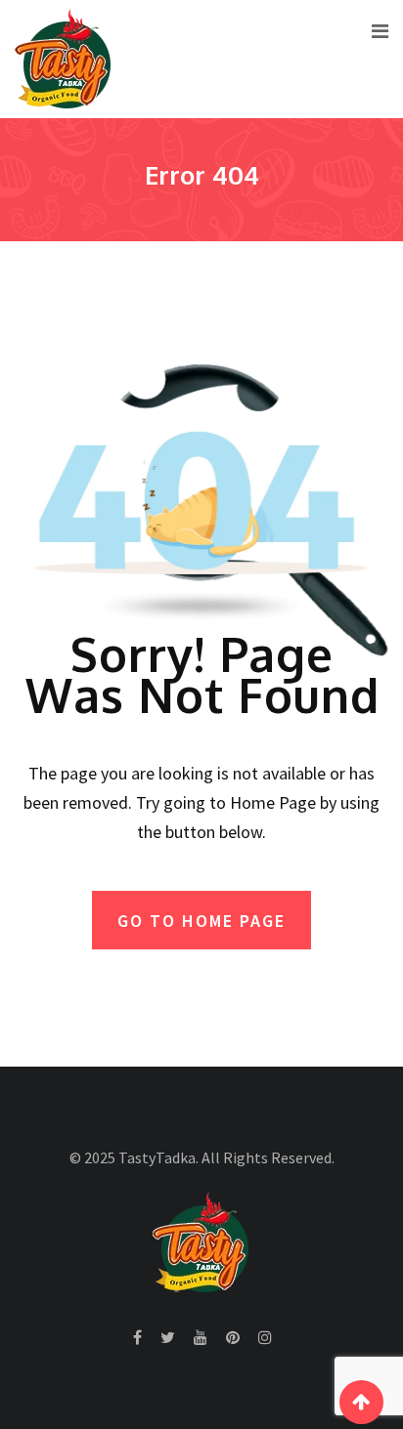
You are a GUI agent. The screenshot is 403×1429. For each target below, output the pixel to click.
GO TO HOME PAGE (201, 920)
